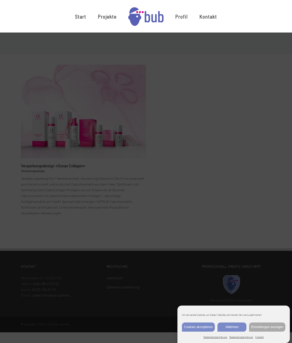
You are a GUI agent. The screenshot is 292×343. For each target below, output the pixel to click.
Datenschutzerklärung (215, 337)
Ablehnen (232, 327)
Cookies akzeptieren (198, 327)
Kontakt (259, 337)
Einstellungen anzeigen (267, 327)
